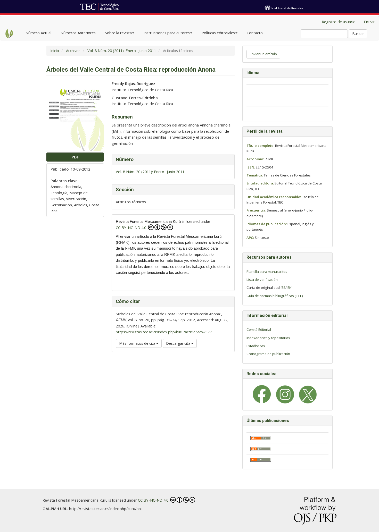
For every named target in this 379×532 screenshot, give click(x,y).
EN (289, 287)
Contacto (255, 32)
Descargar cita (178, 343)
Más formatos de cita (137, 343)
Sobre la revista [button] (118, 32)
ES (283, 287)
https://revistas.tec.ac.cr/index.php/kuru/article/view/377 (164, 331)
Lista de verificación (262, 279)
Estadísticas (255, 345)
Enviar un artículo (263, 54)
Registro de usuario (339, 21)
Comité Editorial (258, 329)
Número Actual (38, 32)
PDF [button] (75, 156)
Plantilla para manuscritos (266, 271)
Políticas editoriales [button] (218, 32)
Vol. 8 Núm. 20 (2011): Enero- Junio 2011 (121, 50)
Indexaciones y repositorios (268, 337)
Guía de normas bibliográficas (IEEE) (274, 295)
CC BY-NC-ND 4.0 (131, 227)
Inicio (54, 50)
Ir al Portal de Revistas (287, 8)
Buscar (358, 33)
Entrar (369, 21)
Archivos (73, 50)
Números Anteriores (78, 32)
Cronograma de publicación (268, 353)
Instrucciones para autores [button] (167, 32)
